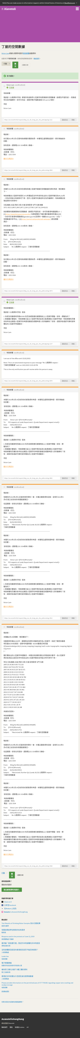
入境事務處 (5, 952)
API (28, 1027)
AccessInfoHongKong (9, 9)
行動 (5, 64)
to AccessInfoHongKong (16, 912)
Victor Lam (5, 53)
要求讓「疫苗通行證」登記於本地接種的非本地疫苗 (21, 943)
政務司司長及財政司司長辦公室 (12, 965)
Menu (77, 8)
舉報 (73, 120)
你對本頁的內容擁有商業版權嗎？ (12, 1002)
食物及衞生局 (6, 946)
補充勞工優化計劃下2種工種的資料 (14, 969)
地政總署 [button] (10, 129)
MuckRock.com (69, 3)
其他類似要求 (5, 991)
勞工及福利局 (6, 972)
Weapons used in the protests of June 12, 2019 (18, 936)
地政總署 (26, 53)
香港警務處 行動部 (8, 939)
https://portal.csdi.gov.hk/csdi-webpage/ (36, 219)
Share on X (8, 902)
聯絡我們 (36, 59)
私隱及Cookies (19, 1027)
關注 (15, 65)
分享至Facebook (10, 905)
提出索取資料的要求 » (12, 890)
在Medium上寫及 (10, 908)
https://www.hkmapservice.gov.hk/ (18, 214)
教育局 (4, 932)
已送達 (11, 87)
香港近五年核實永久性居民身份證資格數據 (17, 976)
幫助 (11, 1027)
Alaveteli (11, 1023)
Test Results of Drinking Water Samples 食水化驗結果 (21, 923)
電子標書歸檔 (7, 963)
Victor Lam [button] (11, 85)
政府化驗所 (5, 926)
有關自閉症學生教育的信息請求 (13, 930)
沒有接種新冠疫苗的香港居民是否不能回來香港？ (20, 950)
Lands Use (5, 956)
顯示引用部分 (9, 159)
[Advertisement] (40, 27)
